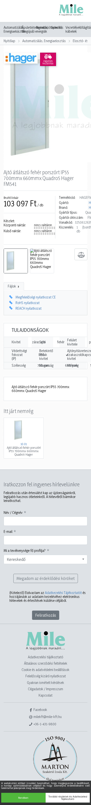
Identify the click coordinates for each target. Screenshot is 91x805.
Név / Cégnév (13, 513)
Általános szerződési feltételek (45, 663)
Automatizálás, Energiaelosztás (14, 29)
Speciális (57, 27)
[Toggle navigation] (10, 11)
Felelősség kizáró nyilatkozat (45, 676)
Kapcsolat (45, 695)
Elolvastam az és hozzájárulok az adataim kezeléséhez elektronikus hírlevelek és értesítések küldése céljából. (47, 597)
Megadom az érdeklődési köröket (46, 578)
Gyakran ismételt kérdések (45, 682)
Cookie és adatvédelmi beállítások (45, 670)
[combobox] (45, 559)
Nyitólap (9, 41)
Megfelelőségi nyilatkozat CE (36, 297)
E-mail (8, 532)
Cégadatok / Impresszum (45, 689)
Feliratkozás (45, 615)
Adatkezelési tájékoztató (45, 657)
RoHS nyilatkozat (28, 303)
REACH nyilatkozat (28, 308)
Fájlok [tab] (13, 286)
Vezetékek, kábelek (73, 29)
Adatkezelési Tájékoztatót (63, 593)
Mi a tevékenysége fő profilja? (25, 551)
